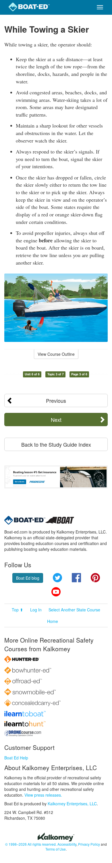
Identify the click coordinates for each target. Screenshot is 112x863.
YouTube (56, 591)
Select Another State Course (74, 610)
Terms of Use (55, 849)
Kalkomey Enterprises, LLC (72, 803)
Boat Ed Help (16, 758)
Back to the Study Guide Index (56, 444)
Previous (56, 400)
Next (56, 419)
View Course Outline (56, 354)
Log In (36, 610)
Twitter (57, 577)
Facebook (76, 577)
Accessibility (66, 844)
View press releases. (43, 795)
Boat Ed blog (27, 578)
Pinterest (95, 577)
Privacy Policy (89, 844)
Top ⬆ (17, 610)
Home (52, 621)
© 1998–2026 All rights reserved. (31, 844)
